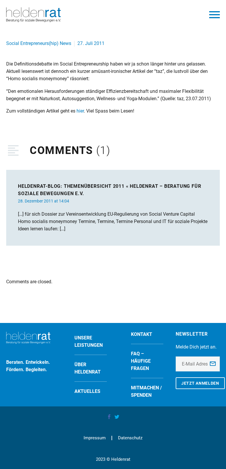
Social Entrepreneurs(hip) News (38, 43)
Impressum (95, 438)
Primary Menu (214, 14)
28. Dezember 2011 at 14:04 (43, 201)
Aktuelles (87, 391)
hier (80, 111)
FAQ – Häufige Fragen (141, 361)
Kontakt (141, 334)
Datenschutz (130, 438)
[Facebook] (109, 416)
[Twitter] (116, 416)
